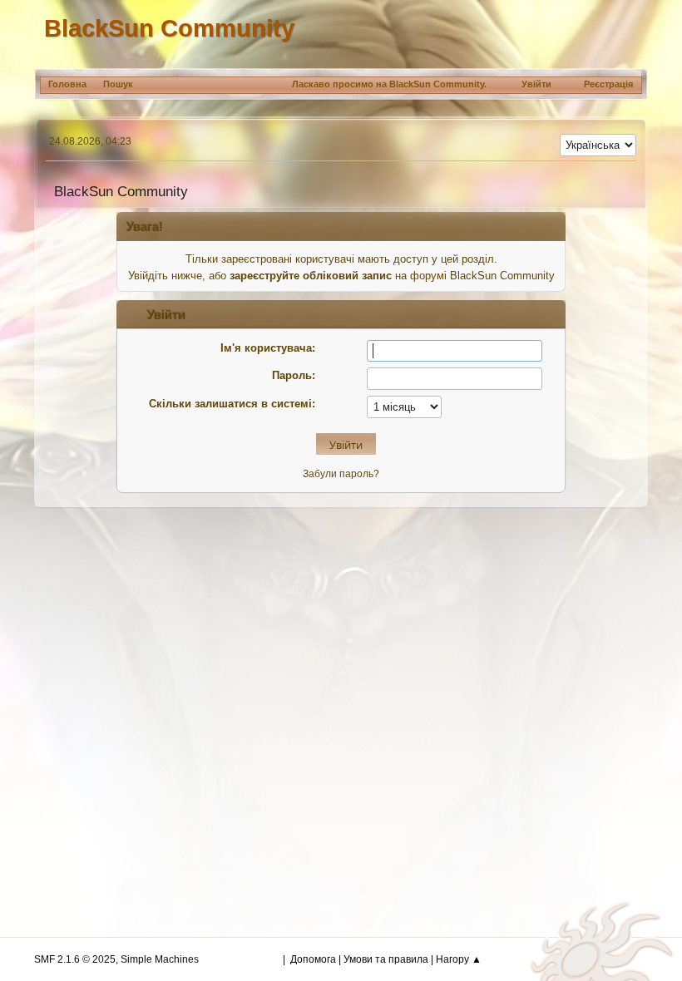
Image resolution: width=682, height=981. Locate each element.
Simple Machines (160, 959)
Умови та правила (385, 959)
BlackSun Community (169, 28)
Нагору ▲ (459, 959)
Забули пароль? (341, 474)
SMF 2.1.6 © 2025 (75, 959)
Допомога (313, 959)
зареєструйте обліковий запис (311, 275)
